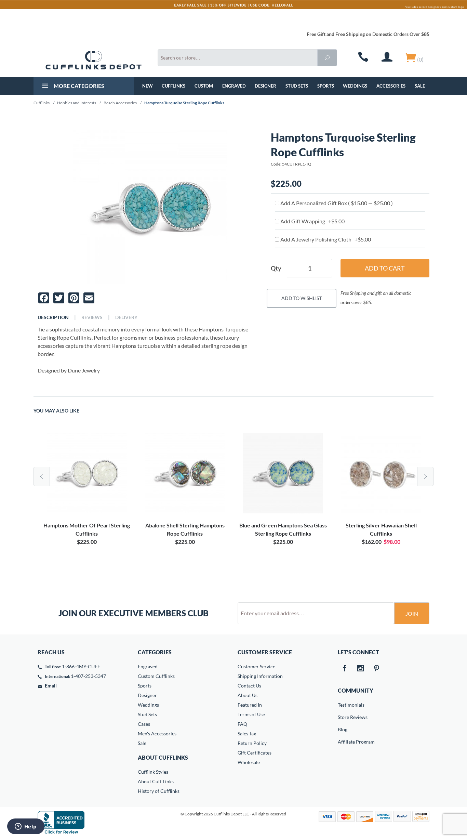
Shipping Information (260, 676)
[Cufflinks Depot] (94, 60)
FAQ (242, 724)
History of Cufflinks (158, 791)
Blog (342, 729)
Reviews (92, 317)
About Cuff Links (156, 781)
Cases (144, 724)
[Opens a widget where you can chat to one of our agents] (25, 827)
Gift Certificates (254, 753)
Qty (276, 268)
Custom (204, 86)
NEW (147, 86)
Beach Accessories (120, 102)
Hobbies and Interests (76, 102)
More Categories (78, 85)
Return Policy (252, 743)
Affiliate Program (342, 742)
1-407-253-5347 (88, 676)
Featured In (250, 705)
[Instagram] (361, 669)
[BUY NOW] (87, 473)
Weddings (355, 86)
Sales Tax (247, 733)
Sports (325, 86)
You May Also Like (56, 411)
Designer (265, 86)
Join (411, 613)
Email (51, 686)
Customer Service (256, 666)
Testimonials (342, 705)
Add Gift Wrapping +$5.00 (312, 221)
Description (53, 317)
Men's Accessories (157, 733)
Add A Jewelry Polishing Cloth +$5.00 (325, 239)
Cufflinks (173, 86)
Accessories (390, 86)
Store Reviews (342, 717)
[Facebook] (344, 669)
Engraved (234, 86)
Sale (420, 86)
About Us (247, 695)
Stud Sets (296, 86)
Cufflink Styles (153, 772)
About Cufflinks (163, 757)
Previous (42, 476)
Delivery (126, 317)
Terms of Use (251, 714)
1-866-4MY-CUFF (81, 666)
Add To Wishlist (301, 298)
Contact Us (249, 686)
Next (425, 476)
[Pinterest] (377, 669)
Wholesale (249, 762)
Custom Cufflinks (156, 676)
